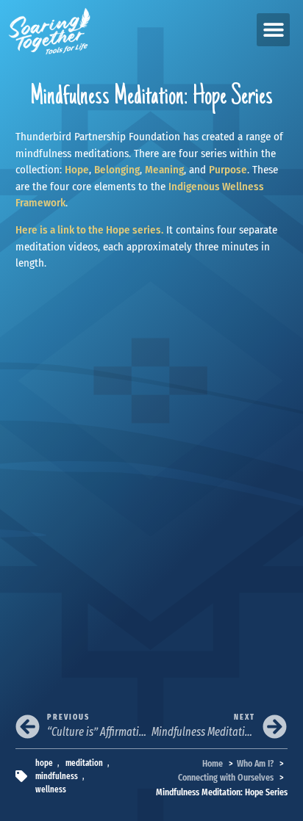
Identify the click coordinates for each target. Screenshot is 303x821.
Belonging (117, 169)
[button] (273, 29)
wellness (50, 789)
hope (44, 763)
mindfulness (56, 776)
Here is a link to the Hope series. (89, 229)
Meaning (164, 169)
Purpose (228, 169)
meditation (84, 763)
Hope (77, 169)
